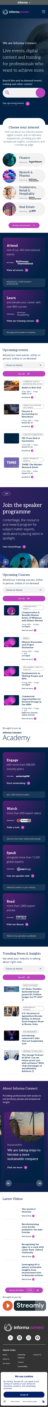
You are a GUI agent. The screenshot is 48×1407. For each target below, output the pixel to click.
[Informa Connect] (19, 1337)
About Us (6, 1359)
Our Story (6, 1364)
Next (42, 562)
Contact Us (37, 1355)
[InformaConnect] (10, 1337)
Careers (20, 1362)
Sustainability (22, 1367)
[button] (40, 93)
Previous (6, 562)
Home (5, 1355)
